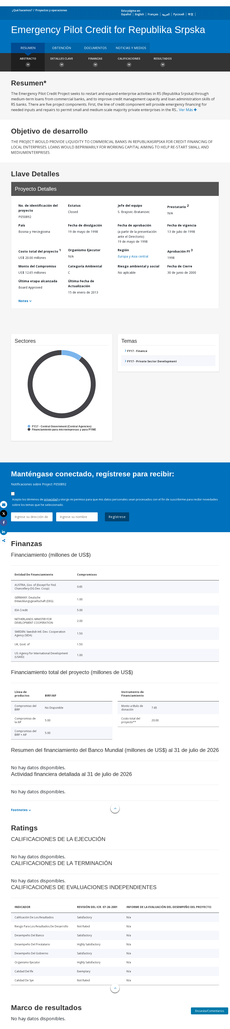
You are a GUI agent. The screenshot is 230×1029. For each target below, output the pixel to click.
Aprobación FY (180, 250)
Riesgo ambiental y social (138, 266)
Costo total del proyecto (39, 250)
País (21, 225)
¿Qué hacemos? (22, 10)
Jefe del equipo (130, 205)
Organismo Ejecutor (84, 250)
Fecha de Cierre (179, 266)
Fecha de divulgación (85, 225)
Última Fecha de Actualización (81, 283)
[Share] (3, 522)
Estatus (74, 205)
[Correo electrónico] (3, 504)
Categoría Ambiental (85, 266)
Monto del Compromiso (37, 266)
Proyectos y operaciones (51, 10)
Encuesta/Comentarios (209, 1011)
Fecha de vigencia (181, 225)
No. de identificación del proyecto (38, 208)
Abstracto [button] (28, 59)
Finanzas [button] (95, 59)
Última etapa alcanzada (37, 281)
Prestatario (178, 206)
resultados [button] (163, 59)
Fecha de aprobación (134, 225)
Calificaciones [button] (129, 59)
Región (123, 250)
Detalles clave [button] (61, 59)
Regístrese (117, 517)
